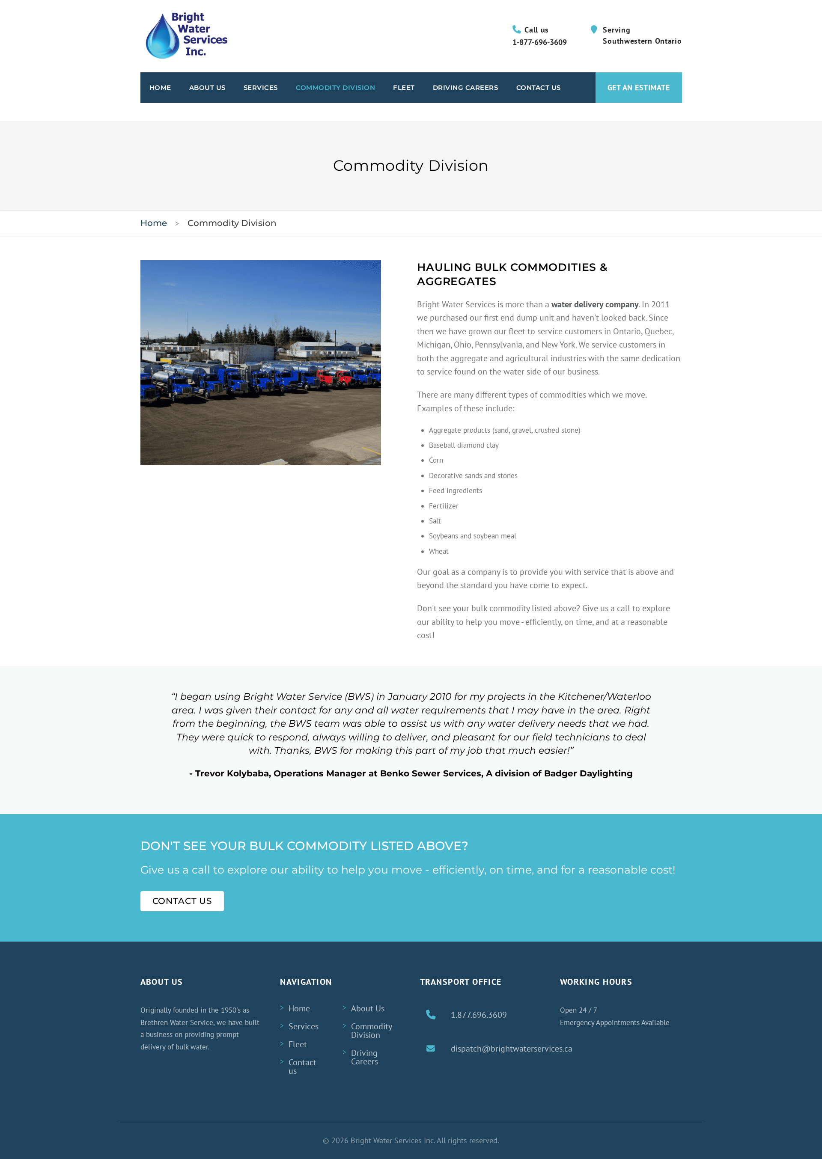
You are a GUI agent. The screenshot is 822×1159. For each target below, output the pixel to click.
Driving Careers (465, 87)
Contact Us (538, 87)
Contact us (302, 1066)
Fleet (404, 87)
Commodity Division (335, 87)
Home (160, 87)
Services (261, 87)
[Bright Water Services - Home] (184, 36)
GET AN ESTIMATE (639, 87)
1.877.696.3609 (479, 1014)
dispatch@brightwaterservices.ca (511, 1048)
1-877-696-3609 (539, 42)
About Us (207, 87)
